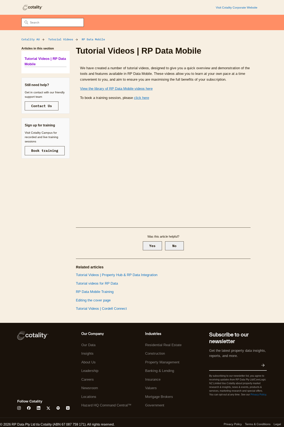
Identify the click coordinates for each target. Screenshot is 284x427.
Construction (155, 353)
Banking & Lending (159, 371)
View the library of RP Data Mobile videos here (116, 89)
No (174, 246)
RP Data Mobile (93, 39)
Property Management (162, 362)
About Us (88, 362)
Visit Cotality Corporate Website (236, 7)
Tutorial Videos (60, 39)
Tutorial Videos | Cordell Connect (101, 309)
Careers (87, 379)
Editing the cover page (93, 300)
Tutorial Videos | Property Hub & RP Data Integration (116, 275)
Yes (152, 246)
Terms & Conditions (257, 424)
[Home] (32, 7)
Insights (87, 353)
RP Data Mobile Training (95, 292)
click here (141, 98)
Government (154, 405)
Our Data (88, 345)
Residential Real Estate (163, 345)
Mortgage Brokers (159, 397)
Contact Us (41, 106)
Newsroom (89, 388)
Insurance (153, 379)
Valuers (151, 388)
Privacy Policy (258, 394)
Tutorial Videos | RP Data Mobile (45, 61)
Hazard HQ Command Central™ (106, 405)
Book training (44, 150)
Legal (277, 424)
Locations (88, 397)
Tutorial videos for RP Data (97, 283)
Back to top (259, 414)
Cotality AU (30, 39)
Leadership (89, 371)
